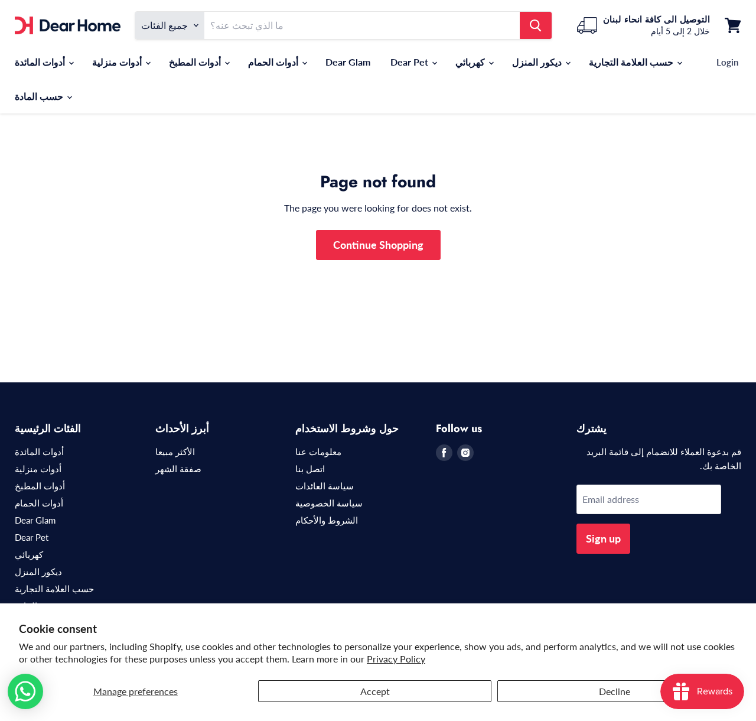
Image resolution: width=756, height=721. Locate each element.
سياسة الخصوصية (329, 503)
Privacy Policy (396, 658)
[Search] (536, 25)
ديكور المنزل (538, 61)
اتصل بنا (310, 468)
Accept (375, 691)
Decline (614, 691)
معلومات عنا (318, 451)
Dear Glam (347, 61)
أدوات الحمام (274, 61)
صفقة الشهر (178, 468)
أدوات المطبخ (196, 61)
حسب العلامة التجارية (632, 61)
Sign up (603, 538)
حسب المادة (40, 96)
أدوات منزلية (118, 61)
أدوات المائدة (41, 61)
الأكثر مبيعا (175, 451)
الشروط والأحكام (326, 520)
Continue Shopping (378, 244)
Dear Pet (410, 61)
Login (727, 62)
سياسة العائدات (324, 485)
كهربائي (471, 61)
